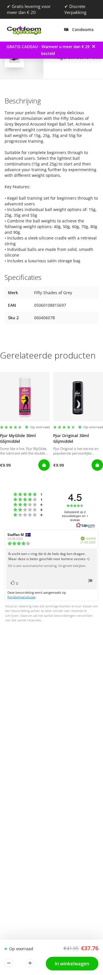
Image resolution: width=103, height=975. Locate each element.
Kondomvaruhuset (21, 597)
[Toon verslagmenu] (90, 582)
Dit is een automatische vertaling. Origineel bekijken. (47, 566)
